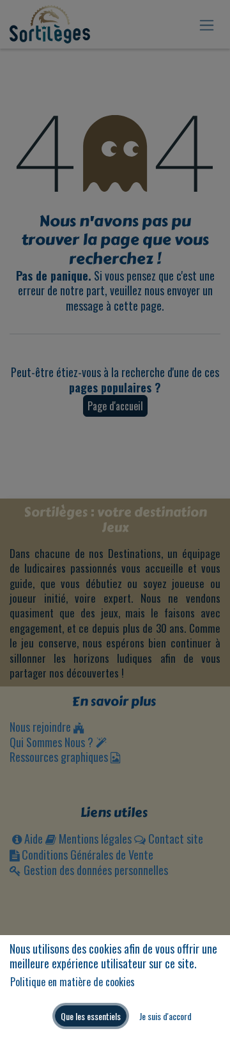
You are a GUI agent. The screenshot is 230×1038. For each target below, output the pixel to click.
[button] (90, 1015)
